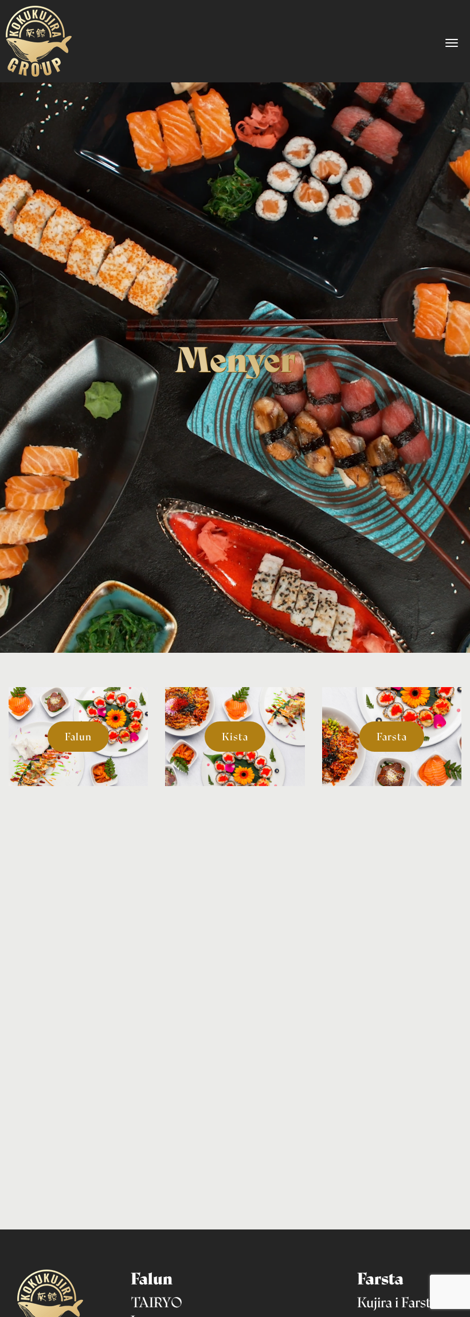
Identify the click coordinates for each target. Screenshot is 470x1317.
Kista (235, 736)
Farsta (392, 736)
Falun (78, 736)
